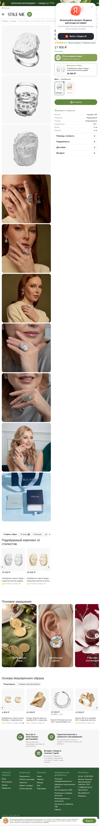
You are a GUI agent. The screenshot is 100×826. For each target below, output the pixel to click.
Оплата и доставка (26, 779)
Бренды (40, 782)
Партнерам (41, 788)
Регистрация (7, 782)
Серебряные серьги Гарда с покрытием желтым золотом (38, 579)
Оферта (58, 809)
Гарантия (23, 782)
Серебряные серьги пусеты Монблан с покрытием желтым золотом (13, 719)
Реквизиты (82, 796)
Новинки (40, 779)
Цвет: (57, 79)
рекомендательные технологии (34, 819)
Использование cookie (63, 790)
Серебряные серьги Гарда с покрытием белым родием (13, 579)
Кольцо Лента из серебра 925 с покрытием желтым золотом (85, 719)
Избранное (6, 788)
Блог (39, 785)
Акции (39, 776)
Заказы (4, 785)
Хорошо (89, 821)
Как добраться (84, 793)
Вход (4, 779)
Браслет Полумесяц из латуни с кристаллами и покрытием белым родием (61, 721)
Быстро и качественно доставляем (32, 736)
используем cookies (17, 819)
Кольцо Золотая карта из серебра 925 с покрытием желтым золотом (36, 719)
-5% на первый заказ (72, 56)
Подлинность (24, 776)
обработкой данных (50, 821)
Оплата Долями (25, 788)
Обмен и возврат (26, 785)
